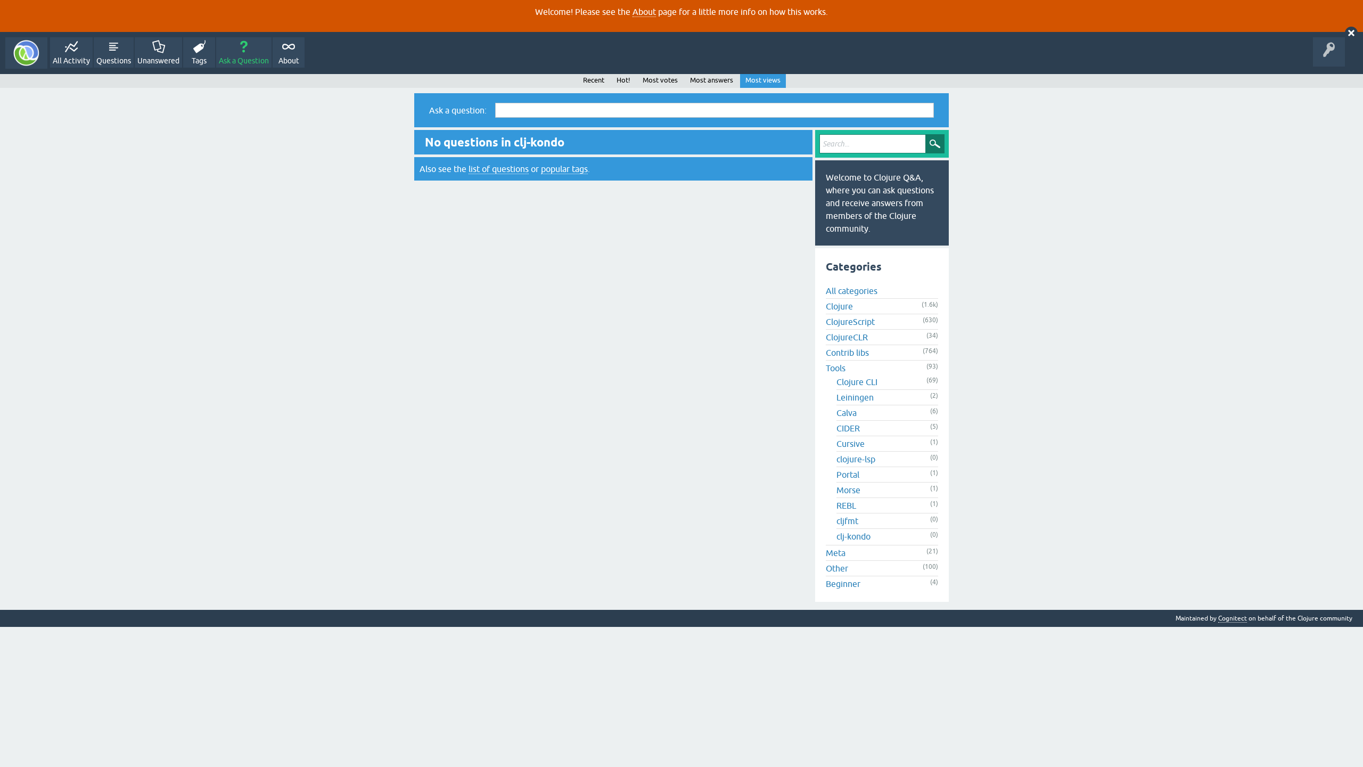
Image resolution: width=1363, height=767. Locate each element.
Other (837, 568)
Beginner (843, 584)
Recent (593, 80)
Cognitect (1232, 618)
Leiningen (855, 397)
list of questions (499, 169)
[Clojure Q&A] (26, 53)
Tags (199, 60)
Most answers (711, 80)
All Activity (71, 60)
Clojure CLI (856, 382)
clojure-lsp (855, 459)
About (644, 12)
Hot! (623, 80)
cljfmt (847, 521)
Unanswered (158, 60)
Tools (835, 368)
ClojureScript (850, 322)
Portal (847, 474)
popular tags (564, 169)
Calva (846, 413)
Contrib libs (847, 352)
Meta (835, 553)
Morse (848, 490)
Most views (763, 80)
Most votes (660, 80)
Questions (113, 60)
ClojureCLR (847, 337)
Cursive (850, 443)
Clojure (839, 306)
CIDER (848, 428)
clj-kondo (853, 536)
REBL (846, 505)
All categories (851, 291)
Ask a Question (244, 60)
